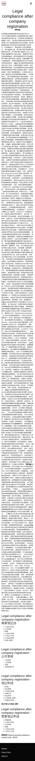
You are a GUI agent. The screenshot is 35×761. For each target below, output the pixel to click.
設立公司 (26, 489)
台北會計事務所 (10, 243)
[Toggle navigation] (31, 3)
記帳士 (16, 63)
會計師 (11, 164)
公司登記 (18, 124)
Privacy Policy (6, 752)
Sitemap (4, 748)
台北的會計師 (9, 559)
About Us (4, 756)
